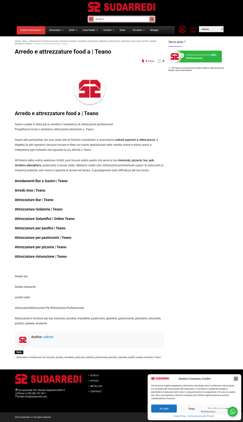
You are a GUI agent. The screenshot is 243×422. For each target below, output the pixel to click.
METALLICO (96, 386)
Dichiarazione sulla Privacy (201, 416)
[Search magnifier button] (151, 19)
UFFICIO (94, 380)
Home (18, 41)
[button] (236, 378)
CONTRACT (96, 391)
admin (48, 337)
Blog (25, 41)
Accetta (164, 408)
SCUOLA (94, 375)
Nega (191, 408)
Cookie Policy (179, 416)
